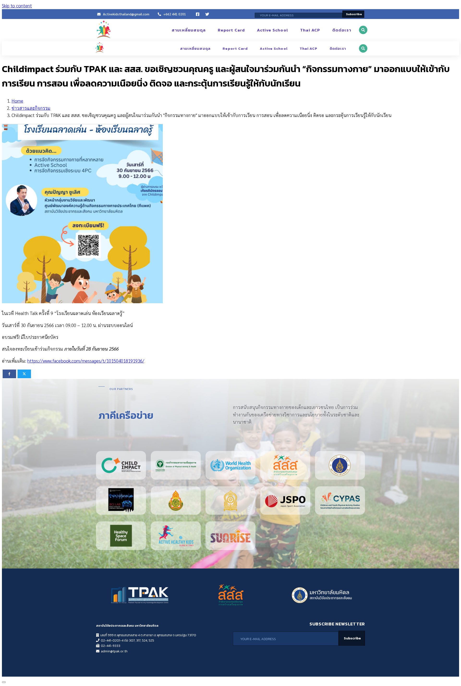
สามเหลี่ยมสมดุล (189, 30)
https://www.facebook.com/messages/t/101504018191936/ (85, 361)
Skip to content (17, 5)
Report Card (231, 30)
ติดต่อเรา (341, 30)
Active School (272, 30)
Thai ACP (310, 30)
